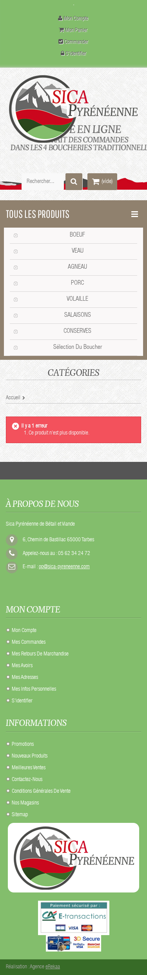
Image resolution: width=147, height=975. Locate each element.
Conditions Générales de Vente (41, 791)
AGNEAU (77, 267)
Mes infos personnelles (34, 689)
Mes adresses (25, 678)
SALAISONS (77, 315)
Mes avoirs (22, 666)
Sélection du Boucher (77, 348)
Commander (76, 42)
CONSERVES (77, 332)
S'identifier (75, 54)
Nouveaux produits (29, 756)
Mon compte (24, 631)
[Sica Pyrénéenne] (73, 109)
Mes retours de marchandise (40, 654)
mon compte (76, 19)
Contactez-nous (27, 780)
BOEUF (77, 235)
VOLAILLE (77, 299)
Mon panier (76, 30)
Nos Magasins (25, 803)
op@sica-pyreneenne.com (64, 567)
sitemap (20, 815)
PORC (77, 283)
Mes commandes (28, 642)
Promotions (23, 744)
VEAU (77, 251)
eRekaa (52, 967)
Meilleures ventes (28, 768)
